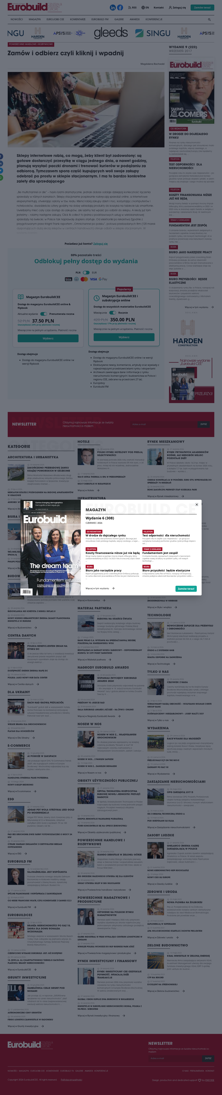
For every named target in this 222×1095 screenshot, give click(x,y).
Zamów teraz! (186, 588)
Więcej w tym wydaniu (100, 589)
